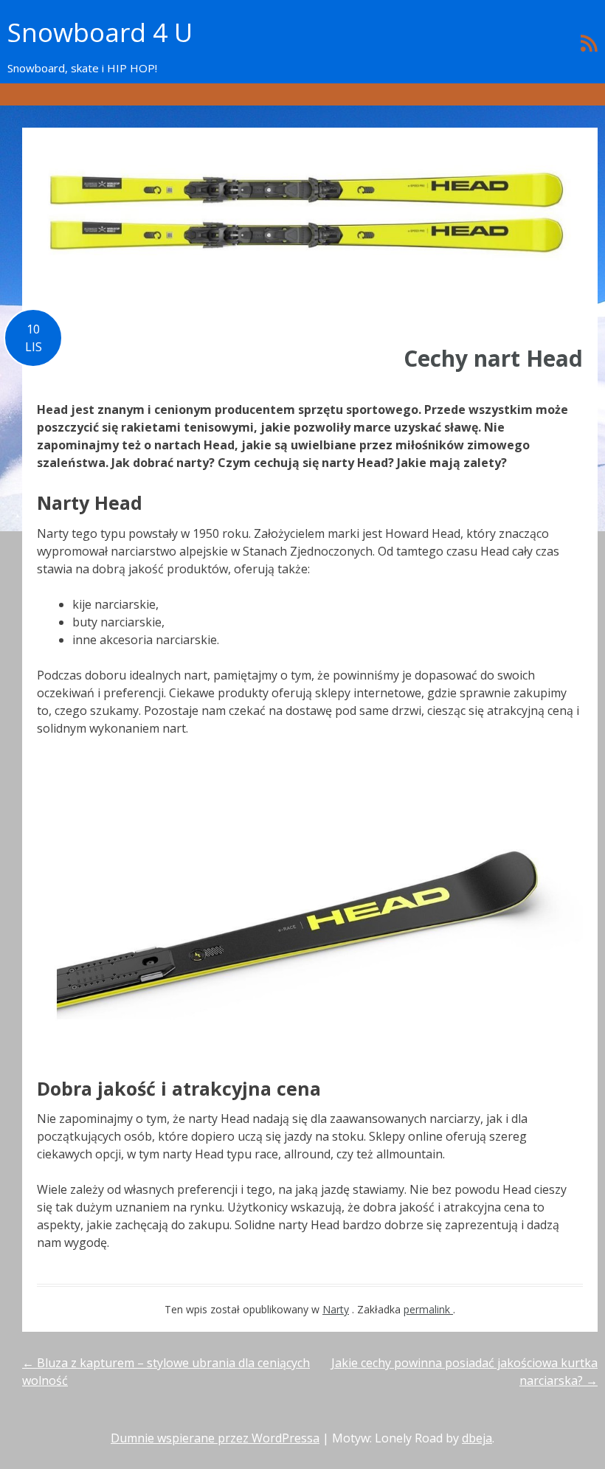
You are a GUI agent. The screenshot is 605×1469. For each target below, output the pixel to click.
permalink (428, 1309)
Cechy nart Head (493, 358)
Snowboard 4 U (100, 32)
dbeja (477, 1438)
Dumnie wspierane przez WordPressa (215, 1438)
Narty (335, 1309)
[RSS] (589, 43)
